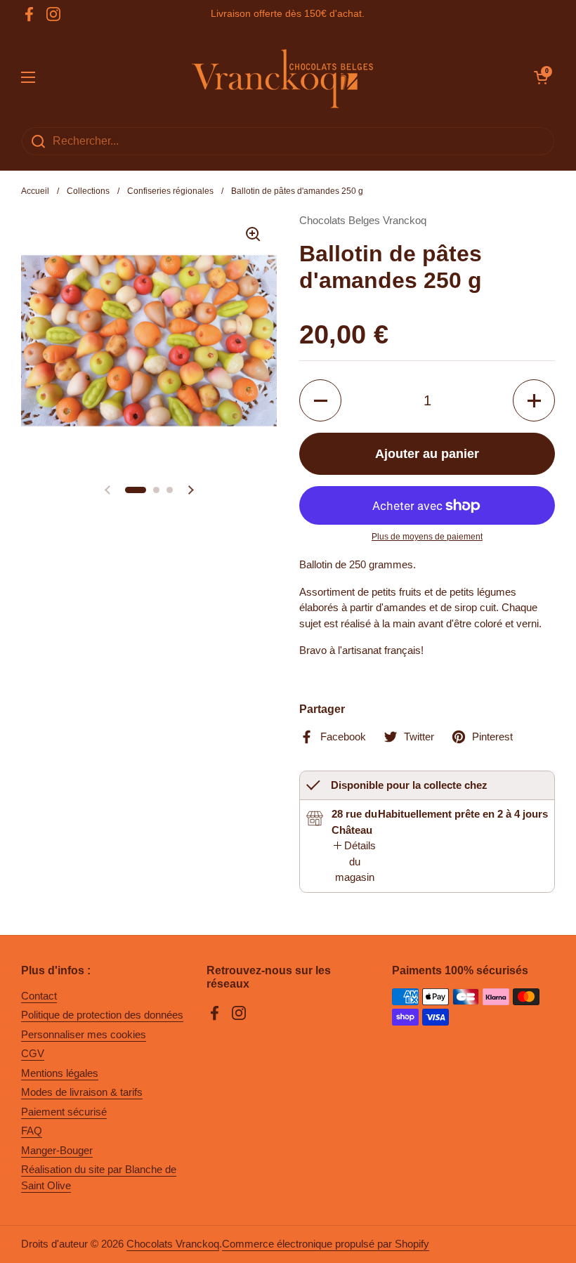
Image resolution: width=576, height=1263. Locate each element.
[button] (541, 77)
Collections (88, 191)
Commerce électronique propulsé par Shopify (325, 1244)
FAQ (31, 1131)
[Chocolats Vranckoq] (284, 77)
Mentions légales (59, 1073)
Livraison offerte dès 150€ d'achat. (288, 13)
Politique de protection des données (102, 1015)
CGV (32, 1053)
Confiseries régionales (170, 191)
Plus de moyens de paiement (427, 537)
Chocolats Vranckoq (172, 1244)
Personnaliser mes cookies (83, 1034)
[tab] (355, 862)
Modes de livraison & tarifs (82, 1092)
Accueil (35, 191)
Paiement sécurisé (64, 1112)
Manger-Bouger (57, 1150)
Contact (39, 996)
